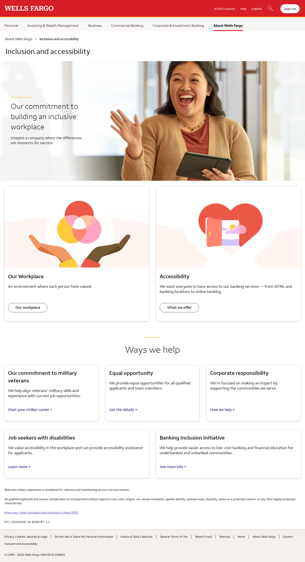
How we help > (222, 409)
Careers (288, 536)
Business (95, 25)
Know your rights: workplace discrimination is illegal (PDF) (41, 512)
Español (257, 8)
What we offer (179, 307)
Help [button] (243, 8)
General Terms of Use (174, 536)
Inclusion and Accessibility (21, 543)
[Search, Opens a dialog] (270, 9)
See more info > (173, 466)
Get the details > (123, 409)
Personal (11, 25)
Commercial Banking (127, 25)
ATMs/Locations (224, 8)
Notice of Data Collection (136, 536)
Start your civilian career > (30, 409)
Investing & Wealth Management (53, 25)
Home (241, 536)
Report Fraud (203, 536)
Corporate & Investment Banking (178, 25)
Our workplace (27, 307)
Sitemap (224, 536)
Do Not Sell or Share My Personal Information (84, 536)
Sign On (290, 9)
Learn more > (19, 466)
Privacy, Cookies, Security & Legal (25, 536)
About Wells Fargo (228, 25)
